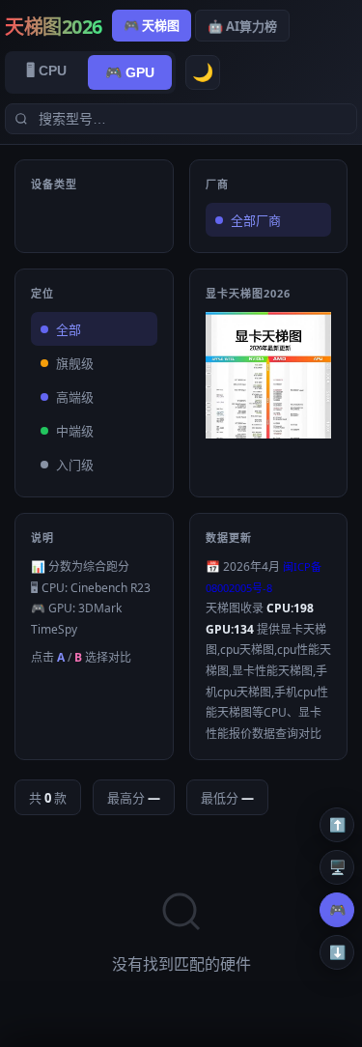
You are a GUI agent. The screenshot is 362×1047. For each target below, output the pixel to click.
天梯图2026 (53, 27)
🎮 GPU (129, 72)
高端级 (75, 397)
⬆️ (333, 825)
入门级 (75, 465)
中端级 (75, 431)
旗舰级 (75, 363)
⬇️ (333, 953)
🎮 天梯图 (152, 25)
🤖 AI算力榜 (242, 26)
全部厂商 (256, 220)
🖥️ (333, 867)
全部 (68, 330)
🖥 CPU (46, 70)
